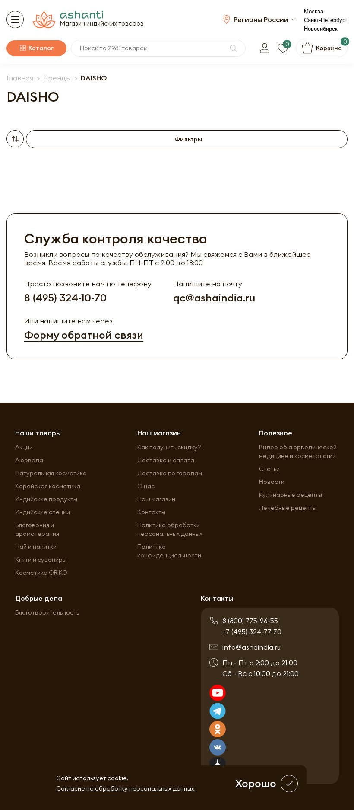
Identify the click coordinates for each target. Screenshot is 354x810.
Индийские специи (42, 512)
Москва (313, 11)
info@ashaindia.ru (251, 647)
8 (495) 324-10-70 (65, 297)
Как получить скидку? (169, 447)
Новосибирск (321, 29)
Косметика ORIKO (41, 572)
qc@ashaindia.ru (214, 297)
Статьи (269, 469)
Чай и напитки (36, 547)
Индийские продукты (46, 499)
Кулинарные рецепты (290, 495)
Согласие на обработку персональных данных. (126, 788)
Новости (271, 482)
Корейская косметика (47, 486)
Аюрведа (29, 460)
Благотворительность (47, 612)
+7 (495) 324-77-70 (251, 631)
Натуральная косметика (51, 473)
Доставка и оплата (165, 460)
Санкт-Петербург (326, 20)
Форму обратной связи (83, 335)
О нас (146, 486)
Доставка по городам (169, 473)
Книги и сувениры (40, 559)
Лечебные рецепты (287, 508)
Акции (24, 447)
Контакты (151, 512)
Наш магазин (156, 499)
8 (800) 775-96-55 (250, 620)
